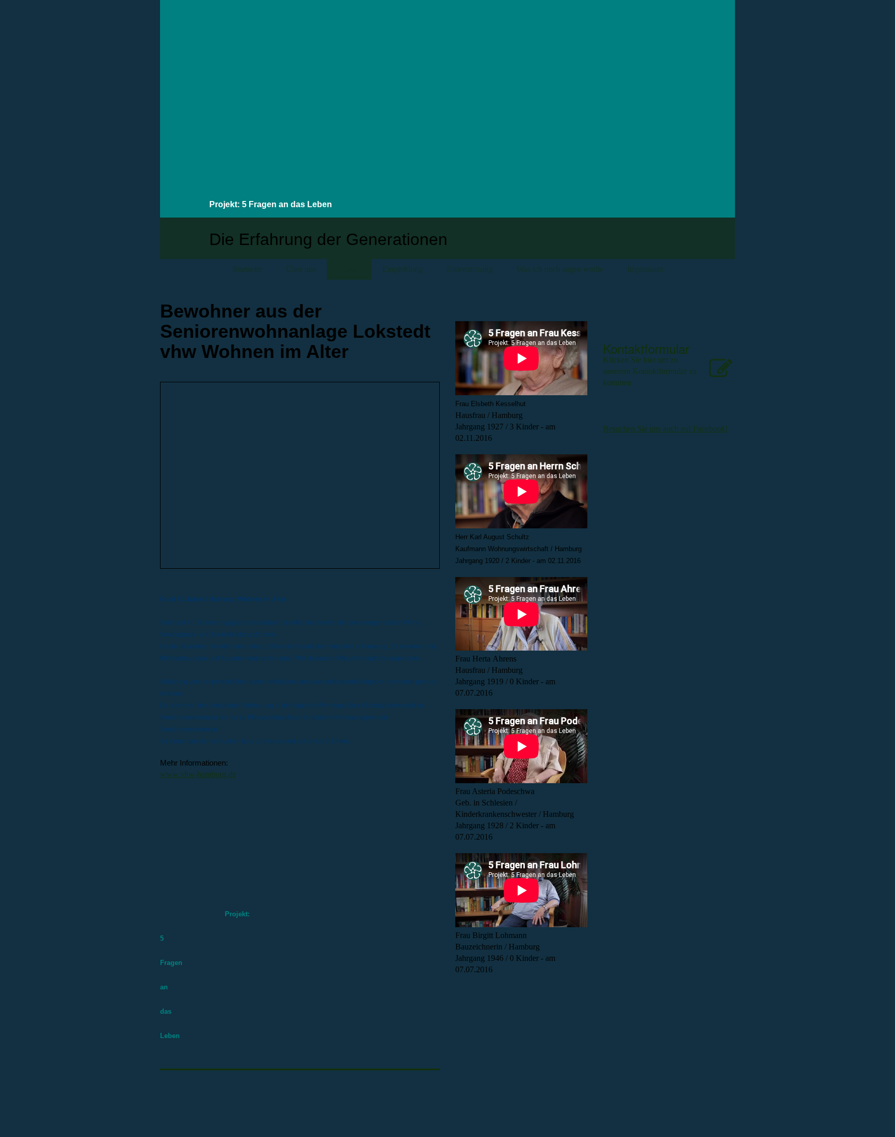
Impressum (645, 269)
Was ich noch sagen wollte (559, 269)
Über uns (301, 269)
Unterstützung (469, 269)
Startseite (247, 269)
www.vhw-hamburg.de (198, 774)
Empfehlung (402, 269)
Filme (349, 269)
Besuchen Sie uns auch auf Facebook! (665, 428)
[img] (644, 64)
